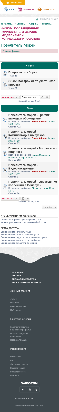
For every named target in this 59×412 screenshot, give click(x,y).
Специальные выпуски (24, 279)
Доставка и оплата (19, 364)
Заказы (13, 299)
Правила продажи (18, 340)
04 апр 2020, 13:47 (27, 157)
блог (11, 9)
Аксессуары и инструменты (26, 283)
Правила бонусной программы (19, 334)
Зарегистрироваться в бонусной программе (20, 328)
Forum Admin (39, 121)
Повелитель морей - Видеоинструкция (23, 166)
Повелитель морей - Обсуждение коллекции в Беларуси (32, 183)
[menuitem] (46, 19)
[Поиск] (42, 97)
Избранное (15, 310)
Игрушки (16, 276)
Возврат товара (17, 368)
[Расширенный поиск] (47, 97)
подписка (28, 9)
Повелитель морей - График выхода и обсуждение (28, 116)
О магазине (15, 357)
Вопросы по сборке (22, 72)
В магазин (16, 3)
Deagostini (49, 9)
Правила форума (11, 51)
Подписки (14, 303)
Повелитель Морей (18, 45)
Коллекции (17, 272)
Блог (12, 360)
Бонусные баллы (18, 306)
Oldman (35, 188)
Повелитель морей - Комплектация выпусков (26, 133)
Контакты (14, 375)
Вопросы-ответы (18, 372)
